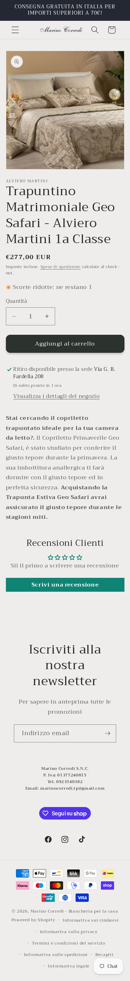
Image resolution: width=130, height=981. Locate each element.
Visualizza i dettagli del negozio (56, 396)
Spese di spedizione (61, 267)
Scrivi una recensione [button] (65, 585)
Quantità (16, 301)
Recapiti (104, 954)
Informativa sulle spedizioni (56, 954)
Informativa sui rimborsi (91, 920)
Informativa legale (68, 966)
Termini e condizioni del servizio (68, 943)
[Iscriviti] (107, 733)
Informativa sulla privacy (69, 931)
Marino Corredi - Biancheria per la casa (74, 911)
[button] (15, 30)
